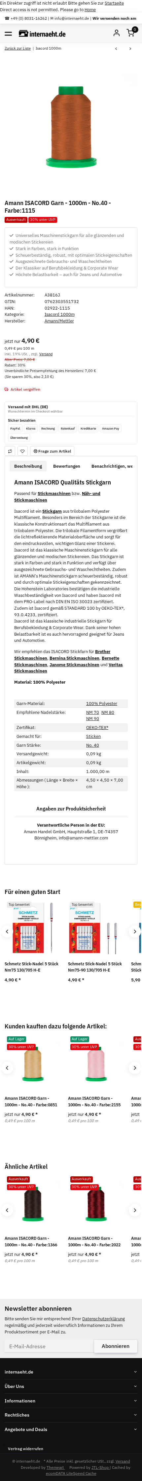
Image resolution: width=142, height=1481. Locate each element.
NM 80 (107, 712)
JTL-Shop (100, 1467)
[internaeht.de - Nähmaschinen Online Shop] (42, 33)
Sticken (93, 736)
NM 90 (92, 718)
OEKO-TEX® (97, 727)
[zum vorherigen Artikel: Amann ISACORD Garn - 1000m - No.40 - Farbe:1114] (116, 49)
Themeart (56, 1467)
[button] (130, 33)
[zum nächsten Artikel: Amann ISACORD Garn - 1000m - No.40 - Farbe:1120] (130, 49)
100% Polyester (101, 703)
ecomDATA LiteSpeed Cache (71, 1473)
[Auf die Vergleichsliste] (10, 451)
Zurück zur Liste (18, 48)
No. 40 (92, 745)
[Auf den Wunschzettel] (23, 451)
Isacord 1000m (60, 314)
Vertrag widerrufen (25, 1448)
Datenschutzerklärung (103, 1319)
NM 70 (92, 712)
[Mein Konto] (117, 33)
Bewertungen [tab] (66, 466)
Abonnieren (115, 1346)
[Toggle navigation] (8, 33)
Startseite (114, 3)
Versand (46, 353)
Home (90, 9)
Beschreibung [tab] (28, 466)
